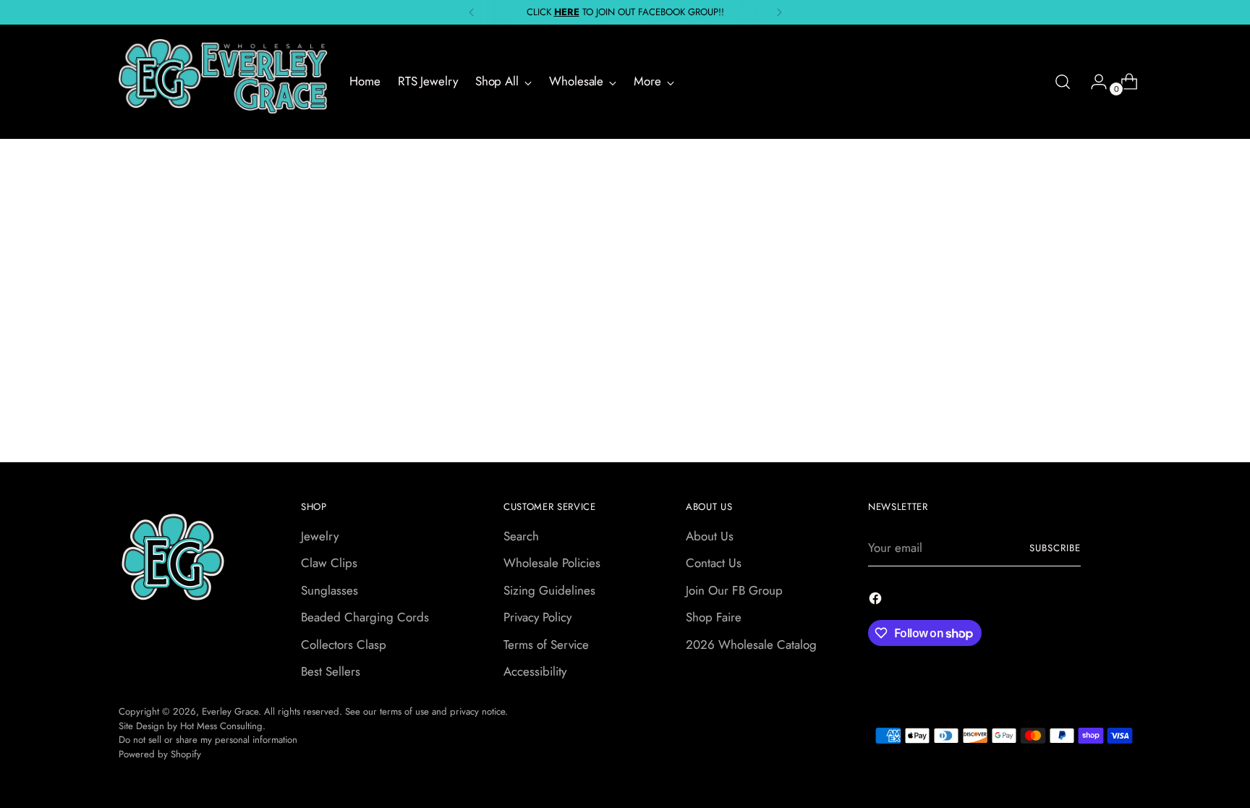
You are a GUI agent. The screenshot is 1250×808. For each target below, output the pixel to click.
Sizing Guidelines (549, 590)
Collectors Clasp (343, 644)
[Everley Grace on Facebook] (876, 601)
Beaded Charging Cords (365, 617)
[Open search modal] (1062, 81)
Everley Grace (230, 711)
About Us (710, 536)
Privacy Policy (537, 617)
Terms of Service (546, 644)
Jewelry (320, 536)
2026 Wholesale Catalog (751, 644)
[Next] (779, 12)
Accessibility (534, 671)
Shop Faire (713, 617)
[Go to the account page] (1093, 81)
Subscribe (1055, 548)
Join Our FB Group (734, 590)
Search (521, 536)
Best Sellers (330, 671)
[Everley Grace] (223, 81)
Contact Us (713, 562)
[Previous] (472, 12)
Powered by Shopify (160, 754)
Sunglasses (329, 590)
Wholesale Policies (551, 562)
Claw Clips (329, 562)
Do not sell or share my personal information (208, 740)
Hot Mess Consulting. (222, 726)
